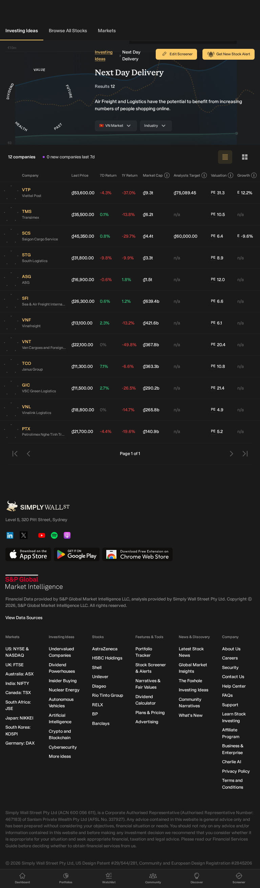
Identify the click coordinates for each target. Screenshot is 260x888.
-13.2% (128, 322)
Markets (107, 31)
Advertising (146, 721)
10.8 (218, 366)
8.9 (217, 257)
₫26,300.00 (82, 301)
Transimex (30, 217)
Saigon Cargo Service (40, 239)
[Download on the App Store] (28, 554)
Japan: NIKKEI (19, 718)
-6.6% (128, 366)
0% (103, 344)
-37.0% (128, 192)
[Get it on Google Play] (77, 554)
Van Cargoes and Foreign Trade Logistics (44, 348)
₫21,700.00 (82, 431)
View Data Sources (23, 617)
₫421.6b (151, 322)
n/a (177, 214)
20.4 (218, 344)
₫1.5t (147, 279)
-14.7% (128, 409)
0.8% (105, 236)
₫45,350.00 (82, 236)
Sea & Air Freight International (44, 304)
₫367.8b (151, 344)
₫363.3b (151, 366)
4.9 (217, 409)
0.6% (105, 301)
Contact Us (233, 676)
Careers (230, 657)
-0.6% (106, 279)
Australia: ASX (19, 673)
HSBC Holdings (107, 657)
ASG (25, 282)
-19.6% (128, 431)
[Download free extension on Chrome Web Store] (137, 554)
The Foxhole (190, 680)
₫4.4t (148, 236)
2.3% (104, 322)
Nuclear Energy (64, 689)
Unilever (100, 676)
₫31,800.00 (82, 257)
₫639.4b (151, 301)
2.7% (104, 388)
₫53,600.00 (82, 192)
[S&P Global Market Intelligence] (34, 582)
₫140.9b (151, 431)
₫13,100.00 (81, 322)
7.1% (104, 366)
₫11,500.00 (82, 388)
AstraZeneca (104, 648)
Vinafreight (31, 326)
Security (230, 667)
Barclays (100, 723)
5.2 (217, 431)
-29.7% (128, 236)
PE (213, 192)
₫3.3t (148, 257)
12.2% (244, 192)
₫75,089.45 (185, 192)
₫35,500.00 (82, 214)
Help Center (234, 686)
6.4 (217, 236)
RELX (97, 704)
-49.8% (129, 344)
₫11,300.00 (82, 366)
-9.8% (106, 257)
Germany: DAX (20, 743)
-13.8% (128, 214)
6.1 (216, 322)
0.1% (104, 214)
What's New (190, 715)
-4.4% (105, 431)
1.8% (126, 279)
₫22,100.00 (82, 344)
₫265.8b (151, 409)
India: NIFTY (17, 683)
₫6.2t (148, 214)
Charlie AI (231, 761)
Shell (97, 667)
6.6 (217, 301)
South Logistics (34, 261)
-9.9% (128, 257)
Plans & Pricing (150, 712)
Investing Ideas (21, 31)
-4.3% (105, 192)
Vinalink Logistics (36, 413)
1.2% (126, 301)
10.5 (218, 214)
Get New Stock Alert (233, 54)
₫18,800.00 (82, 409)
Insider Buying (63, 680)
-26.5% (129, 388)
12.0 (218, 279)
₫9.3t (148, 192)
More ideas (60, 756)
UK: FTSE (14, 664)
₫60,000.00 (185, 236)
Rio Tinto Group (107, 695)
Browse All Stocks (68, 31)
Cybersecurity (63, 747)
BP (95, 713)
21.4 (217, 388)
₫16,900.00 (82, 279)
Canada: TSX (18, 692)
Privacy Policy (236, 771)
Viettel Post (31, 196)
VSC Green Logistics (39, 391)
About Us (231, 648)
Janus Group (32, 369)
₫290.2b (151, 388)
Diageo (99, 686)
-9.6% (245, 236)
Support (230, 704)
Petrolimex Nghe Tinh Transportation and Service (44, 434)
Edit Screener (181, 54)
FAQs (227, 695)
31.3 (217, 192)
